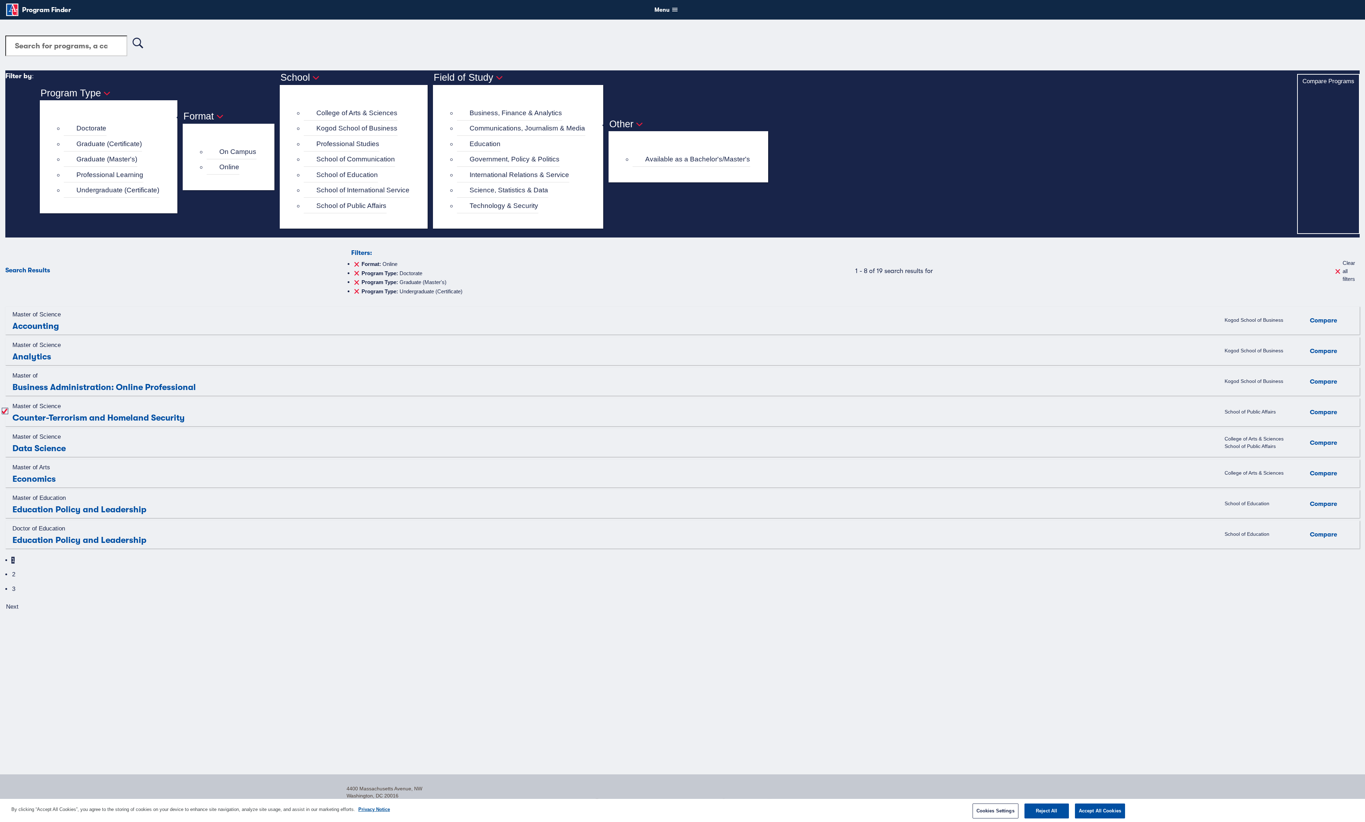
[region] (682, 810)
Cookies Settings (995, 810)
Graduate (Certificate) (109, 144)
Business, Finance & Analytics (516, 113)
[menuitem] (112, 128)
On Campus (237, 151)
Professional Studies (347, 144)
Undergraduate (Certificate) (117, 190)
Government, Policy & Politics (515, 159)
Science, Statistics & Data (509, 190)
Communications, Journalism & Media (527, 128)
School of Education (347, 174)
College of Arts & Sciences (356, 113)
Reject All (1046, 810)
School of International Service (363, 190)
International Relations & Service (519, 174)
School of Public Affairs (351, 205)
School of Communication (355, 159)
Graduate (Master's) (106, 159)
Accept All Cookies (1100, 810)
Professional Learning (109, 174)
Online (229, 167)
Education (485, 144)
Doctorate (91, 128)
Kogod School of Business (356, 128)
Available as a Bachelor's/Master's (697, 159)
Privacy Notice (374, 809)
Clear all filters (1349, 271)
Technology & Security (504, 205)
